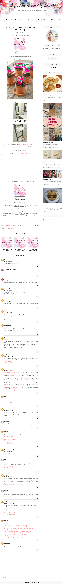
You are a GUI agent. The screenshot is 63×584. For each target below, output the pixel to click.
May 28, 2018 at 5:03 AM (8, 492)
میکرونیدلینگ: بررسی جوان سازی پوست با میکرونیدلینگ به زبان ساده (17, 535)
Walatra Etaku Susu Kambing (10, 440)
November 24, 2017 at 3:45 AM (9, 410)
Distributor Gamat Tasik (10, 449)
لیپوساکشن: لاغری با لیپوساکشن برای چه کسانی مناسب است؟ (16, 526)
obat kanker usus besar (9, 469)
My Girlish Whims (31, 6)
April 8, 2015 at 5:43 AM (8, 280)
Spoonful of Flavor (28, 144)
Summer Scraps (30, 149)
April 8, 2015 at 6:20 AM (8, 290)
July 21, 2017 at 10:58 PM (8, 339)
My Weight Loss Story (47, 179)
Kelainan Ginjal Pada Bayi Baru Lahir (29, 425)
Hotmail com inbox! (9, 362)
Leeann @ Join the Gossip (10, 269)
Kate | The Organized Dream (11, 288)
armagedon (7, 520)
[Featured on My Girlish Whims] (20, 195)
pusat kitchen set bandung (29, 385)
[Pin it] (38, 226)
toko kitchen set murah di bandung (15, 382)
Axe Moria (6, 431)
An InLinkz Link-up (5, 222)
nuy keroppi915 (7, 501)
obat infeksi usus (8, 442)
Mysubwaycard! (8, 361)
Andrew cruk (7, 543)
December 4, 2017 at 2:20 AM (9, 423)
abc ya (5, 348)
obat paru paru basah (8, 443)
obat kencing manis (8, 437)
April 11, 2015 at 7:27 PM (8, 312)
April (5, 279)
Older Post (35, 570)
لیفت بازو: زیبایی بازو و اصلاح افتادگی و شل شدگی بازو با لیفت (16, 534)
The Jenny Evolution (25, 153)
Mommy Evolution (8, 311)
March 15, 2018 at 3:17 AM (8, 432)
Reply (37, 266)
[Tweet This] (31, 226)
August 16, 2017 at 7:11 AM (8, 356)
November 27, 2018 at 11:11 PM (9, 503)
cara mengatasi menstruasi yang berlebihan (13, 331)
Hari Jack (6, 337)
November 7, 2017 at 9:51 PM (9, 370)
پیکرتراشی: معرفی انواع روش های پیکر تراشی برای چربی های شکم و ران (18, 528)
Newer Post (5, 570)
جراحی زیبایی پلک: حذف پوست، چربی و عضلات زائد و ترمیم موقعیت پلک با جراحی (20, 529)
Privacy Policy (4, 577)
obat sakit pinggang (8, 466)
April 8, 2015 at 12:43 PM (8, 301)
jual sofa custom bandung (9, 372)
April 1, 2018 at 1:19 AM (8, 451)
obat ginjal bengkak (8, 436)
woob (5, 354)
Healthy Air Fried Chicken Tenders (50, 93)
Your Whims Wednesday (10, 228)
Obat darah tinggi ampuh (9, 512)
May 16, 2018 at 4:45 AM (8, 476)
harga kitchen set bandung (18, 390)
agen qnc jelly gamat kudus (10, 439)
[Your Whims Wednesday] (20, 49)
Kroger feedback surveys (10, 475)
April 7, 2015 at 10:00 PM (8, 261)
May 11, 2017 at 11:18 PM (8, 326)
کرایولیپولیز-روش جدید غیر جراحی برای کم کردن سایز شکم (15, 523)
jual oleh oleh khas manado (12, 387)
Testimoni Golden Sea (9, 453)
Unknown (6, 259)
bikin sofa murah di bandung (10, 377)
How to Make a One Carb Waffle (50, 204)
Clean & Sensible (25, 102)
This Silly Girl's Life (25, 59)
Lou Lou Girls (7, 299)
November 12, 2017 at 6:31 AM (9, 397)
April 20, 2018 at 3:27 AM (8, 461)
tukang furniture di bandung (17, 378)
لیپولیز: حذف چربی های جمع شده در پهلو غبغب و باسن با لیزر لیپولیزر (18, 525)
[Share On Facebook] (33, 226)
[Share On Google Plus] (36, 226)
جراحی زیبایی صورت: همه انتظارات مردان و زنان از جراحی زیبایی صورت (18, 532)
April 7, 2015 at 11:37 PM (8, 270)
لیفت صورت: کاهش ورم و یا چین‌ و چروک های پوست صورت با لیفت (17, 531)
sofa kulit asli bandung (16, 375)
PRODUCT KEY (29, 495)
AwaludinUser (7, 325)
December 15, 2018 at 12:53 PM (9, 521)
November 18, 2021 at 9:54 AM (9, 544)
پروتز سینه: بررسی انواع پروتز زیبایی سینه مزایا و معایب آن (15, 537)
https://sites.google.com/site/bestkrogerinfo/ (13, 484)
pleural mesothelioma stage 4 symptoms (13, 402)
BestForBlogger (38, 582)
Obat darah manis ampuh (9, 514)
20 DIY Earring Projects (48, 142)
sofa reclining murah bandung (29, 379)
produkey (6, 490)
